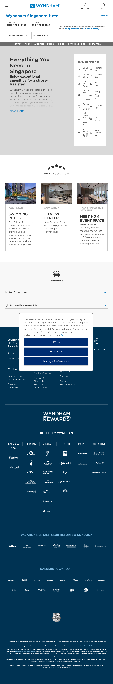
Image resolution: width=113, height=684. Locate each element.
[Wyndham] (82, 454)
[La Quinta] (48, 454)
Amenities (39, 44)
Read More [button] (17, 111)
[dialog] (56, 342)
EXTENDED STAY (13, 446)
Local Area (95, 44)
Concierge (98, 106)
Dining (61, 44)
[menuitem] (7, 6)
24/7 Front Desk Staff (85, 132)
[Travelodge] (31, 492)
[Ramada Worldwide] (48, 502)
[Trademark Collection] (82, 463)
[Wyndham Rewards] (56, 416)
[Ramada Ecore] (48, 511)
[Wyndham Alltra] (65, 492)
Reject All (56, 351)
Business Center (86, 106)
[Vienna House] (65, 482)
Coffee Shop (86, 76)
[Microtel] (31, 473)
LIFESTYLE (65, 444)
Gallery (51, 44)
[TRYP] (65, 454)
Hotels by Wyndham (56, 433)
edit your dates (72, 28)
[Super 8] (31, 463)
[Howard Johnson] (31, 482)
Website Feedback (94, 349)
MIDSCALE (48, 444)
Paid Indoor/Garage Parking (86, 119)
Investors (65, 371)
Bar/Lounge (86, 69)
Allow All (56, 341)
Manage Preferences (56, 361)
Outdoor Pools (86, 83)
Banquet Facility (98, 95)
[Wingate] (48, 463)
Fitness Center (98, 76)
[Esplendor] (65, 463)
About (11, 353)
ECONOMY (31, 444)
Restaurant (98, 69)
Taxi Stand (97, 119)
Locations (13, 358)
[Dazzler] (65, 473)
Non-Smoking (98, 132)
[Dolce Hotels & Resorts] (99, 463)
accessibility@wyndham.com (25, 651)
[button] (56, 535)
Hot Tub (96, 83)
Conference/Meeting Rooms (86, 95)
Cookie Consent (43, 373)
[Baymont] (48, 492)
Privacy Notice (89, 646)
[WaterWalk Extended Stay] (14, 468)
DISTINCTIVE (99, 444)
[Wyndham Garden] (48, 473)
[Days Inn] (31, 454)
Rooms (28, 44)
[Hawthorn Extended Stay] (14, 458)
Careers (64, 376)
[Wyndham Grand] (99, 473)
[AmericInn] (48, 482)
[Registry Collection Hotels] (99, 454)
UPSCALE (82, 444)
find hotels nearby (90, 28)
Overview (17, 44)
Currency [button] (101, 16)
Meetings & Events (76, 44)
